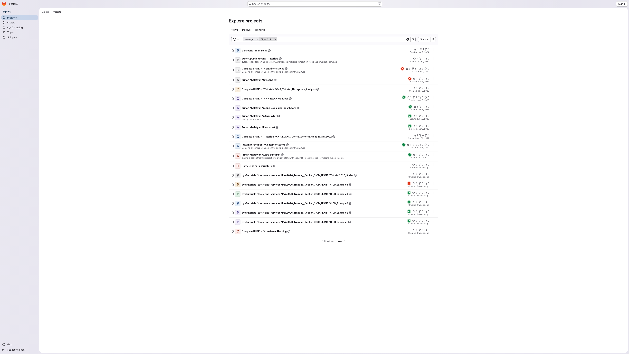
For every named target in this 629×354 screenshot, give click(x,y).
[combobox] (424, 39)
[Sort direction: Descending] (433, 39)
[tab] (234, 30)
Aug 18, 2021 (423, 157)
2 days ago (424, 167)
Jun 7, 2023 (423, 119)
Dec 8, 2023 (423, 91)
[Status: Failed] (402, 69)
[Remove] (275, 39)
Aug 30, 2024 (422, 61)
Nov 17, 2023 (423, 100)
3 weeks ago (423, 233)
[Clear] (408, 39)
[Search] (413, 39)
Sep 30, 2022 (422, 138)
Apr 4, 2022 (423, 147)
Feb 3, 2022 (423, 71)
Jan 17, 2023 (423, 129)
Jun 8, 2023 (423, 109)
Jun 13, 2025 (423, 81)
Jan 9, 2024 (423, 52)
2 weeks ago (423, 177)
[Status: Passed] (404, 97)
